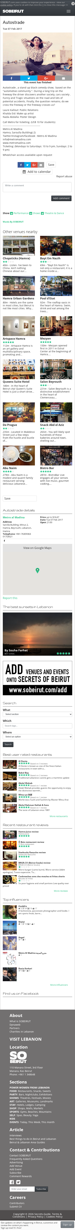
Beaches (33, 1111)
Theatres (25, 1098)
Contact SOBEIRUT (20, 1155)
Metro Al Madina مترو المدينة (32, 952)
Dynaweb (15, 1024)
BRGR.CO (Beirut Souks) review (34, 862)
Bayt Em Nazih (50, 258)
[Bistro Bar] (56, 464)
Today (23, 1122)
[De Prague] (19, 421)
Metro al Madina (14, 517)
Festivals (37, 1098)
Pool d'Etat (47, 298)
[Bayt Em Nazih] (56, 254)
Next (67, 58)
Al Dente (22, 761)
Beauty (27, 1115)
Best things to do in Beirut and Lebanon (33, 1139)
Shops (21, 1108)
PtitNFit (22, 906)
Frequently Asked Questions (26, 1159)
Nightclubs (31, 1094)
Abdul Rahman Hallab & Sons (33, 805)
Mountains (45, 1111)
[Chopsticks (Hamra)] (19, 254)
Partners (15, 1028)
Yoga (35, 1115)
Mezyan (45, 338)
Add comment (61, 198)
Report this (10, 598)
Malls (29, 1108)
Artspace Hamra (14, 339)
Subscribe (15, 1172)
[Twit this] (29, 78)
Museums (33, 1101)
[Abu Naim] (19, 464)
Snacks (37, 1091)
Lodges (29, 1104)
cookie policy (6, 4)
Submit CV (16, 1206)
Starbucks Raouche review (32, 852)
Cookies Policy (54, 1216)
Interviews (16, 1135)
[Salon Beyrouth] (56, 378)
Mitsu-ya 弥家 (25, 794)
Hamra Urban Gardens (18, 298)
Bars (21, 1094)
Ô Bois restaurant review (31, 842)
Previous (9, 58)
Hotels (20, 1104)
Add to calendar (39, 171)
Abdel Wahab (25, 783)
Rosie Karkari (25, 968)
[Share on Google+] (46, 78)
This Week (34, 1122)
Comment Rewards (21, 1176)
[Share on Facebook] (11, 78)
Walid (21, 921)
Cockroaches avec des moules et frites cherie (41, 876)
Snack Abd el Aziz (52, 425)
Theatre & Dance (54, 213)
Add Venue (16, 1165)
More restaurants (59, 816)
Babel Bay (23, 772)
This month (48, 1122)
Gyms (23, 1111)
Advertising (16, 1162)
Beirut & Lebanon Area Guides (27, 1142)
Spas (19, 1115)
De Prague (10, 425)
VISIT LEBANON (26, 1039)
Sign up (67, 1224)
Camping (40, 1104)
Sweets (47, 1091)
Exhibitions (45, 1094)
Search (8, 744)
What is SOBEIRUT (20, 1021)
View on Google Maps (37, 548)
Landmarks (46, 1101)
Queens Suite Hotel (16, 382)
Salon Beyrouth (51, 382)
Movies (47, 1098)
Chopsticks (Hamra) (16, 258)
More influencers (59, 985)
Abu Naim (10, 468)
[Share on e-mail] (63, 78)
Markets (38, 1108)
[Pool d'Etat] (56, 295)
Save (51, 165)
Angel (21, 937)
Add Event (15, 1169)
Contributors (17, 1203)
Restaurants (25, 1091)
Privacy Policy (35, 1216)
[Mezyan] (56, 335)
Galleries (21, 1101)
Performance (21, 213)
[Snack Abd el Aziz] (56, 421)
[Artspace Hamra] (19, 335)
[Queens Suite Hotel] (19, 378)
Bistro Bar (47, 468)
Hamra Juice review (28, 831)
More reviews (61, 891)
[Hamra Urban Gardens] (19, 295)
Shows (36, 213)
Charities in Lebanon (22, 1031)
